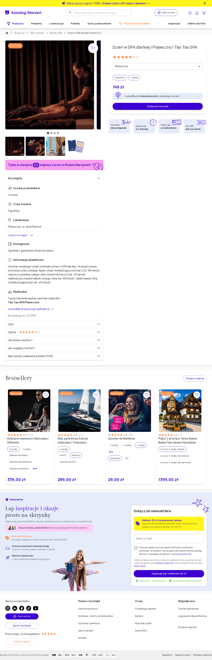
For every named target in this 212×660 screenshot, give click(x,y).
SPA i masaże (37, 32)
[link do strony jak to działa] (190, 12)
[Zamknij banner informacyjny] (204, 3)
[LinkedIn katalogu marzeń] (14, 608)
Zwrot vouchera (22, 625)
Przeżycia (19, 32)
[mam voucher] (159, 13)
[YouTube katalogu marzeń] (35, 608)
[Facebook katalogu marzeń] (21, 608)
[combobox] (155, 66)
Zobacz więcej (195, 378)
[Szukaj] (70, 12)
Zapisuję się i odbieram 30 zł (168, 573)
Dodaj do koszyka (157, 106)
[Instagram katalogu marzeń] (7, 608)
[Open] (199, 66)
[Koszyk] (204, 12)
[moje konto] (197, 12)
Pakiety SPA (56, 32)
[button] (13, 449)
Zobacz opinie (22, 641)
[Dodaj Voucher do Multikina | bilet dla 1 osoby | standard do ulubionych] (146, 394)
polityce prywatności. (164, 563)
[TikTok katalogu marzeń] (28, 608)
